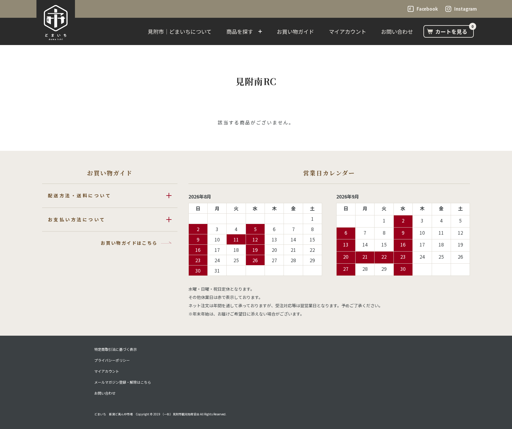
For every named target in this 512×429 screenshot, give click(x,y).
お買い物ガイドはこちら (129, 243)
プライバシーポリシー (112, 360)
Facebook (427, 9)
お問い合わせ (397, 31)
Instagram (465, 9)
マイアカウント (347, 31)
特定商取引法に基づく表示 (115, 349)
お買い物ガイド (295, 31)
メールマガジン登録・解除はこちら (122, 382)
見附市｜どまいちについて (180, 31)
